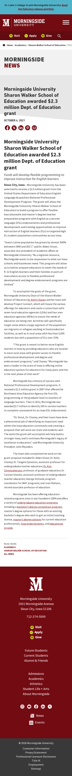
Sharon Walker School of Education (25, 550)
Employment (36, 764)
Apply (38, 632)
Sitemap (36, 768)
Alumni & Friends (36, 660)
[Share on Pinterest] (27, 127)
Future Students (36, 650)
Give (38, 637)
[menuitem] (14, 36)
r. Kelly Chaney (37, 299)
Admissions (36, 673)
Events (40, 722)
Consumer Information (36, 748)
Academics (10, 547)
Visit (38, 627)
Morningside (24, 62)
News (40, 715)
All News (9, 554)
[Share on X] (14, 127)
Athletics (36, 684)
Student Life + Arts (36, 689)
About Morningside (36, 694)
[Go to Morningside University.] (4, 45)
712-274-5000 (36, 616)
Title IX (36, 760)
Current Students (36, 655)
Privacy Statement (36, 752)
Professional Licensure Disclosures (36, 756)
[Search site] (65, 22)
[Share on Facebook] (7, 127)
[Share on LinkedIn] (20, 127)
